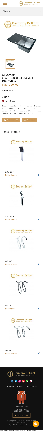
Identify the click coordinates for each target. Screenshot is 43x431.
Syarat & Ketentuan (16, 425)
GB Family (20, 387)
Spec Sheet (10, 101)
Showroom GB (12, 120)
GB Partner (10, 387)
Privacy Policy (31, 425)
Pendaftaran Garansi (21, 415)
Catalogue (31, 120)
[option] (21, 38)
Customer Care (31, 387)
